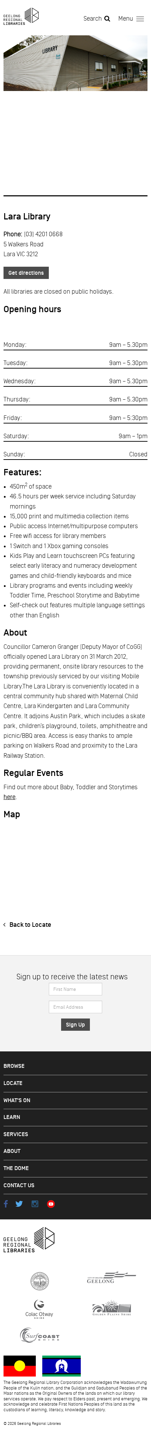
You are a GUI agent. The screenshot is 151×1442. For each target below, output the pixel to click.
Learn (12, 1117)
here (9, 796)
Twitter (19, 1203)
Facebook (6, 1203)
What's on (17, 1100)
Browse (14, 1066)
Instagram (35, 1203)
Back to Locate (29, 925)
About (12, 1151)
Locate (13, 1083)
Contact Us (19, 1185)
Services (16, 1134)
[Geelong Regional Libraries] (21, 16)
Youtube (50, 1203)
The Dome (16, 1168)
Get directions (26, 273)
